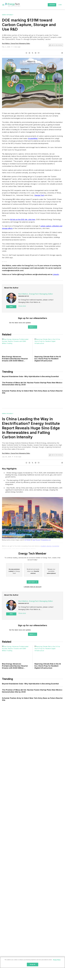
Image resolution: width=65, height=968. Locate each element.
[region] (32, 962)
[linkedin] (29, 53)
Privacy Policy (57, 959)
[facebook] (26, 53)
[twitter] (32, 53)
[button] (3, 5)
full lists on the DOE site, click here (22, 219)
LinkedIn (56, 274)
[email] (38, 53)
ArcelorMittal (32, 138)
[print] (62, 53)
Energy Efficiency (7, 14)
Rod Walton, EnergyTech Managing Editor (16, 43)
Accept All (32, 964)
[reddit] (35, 53)
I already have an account (32, 587)
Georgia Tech (39, 195)
